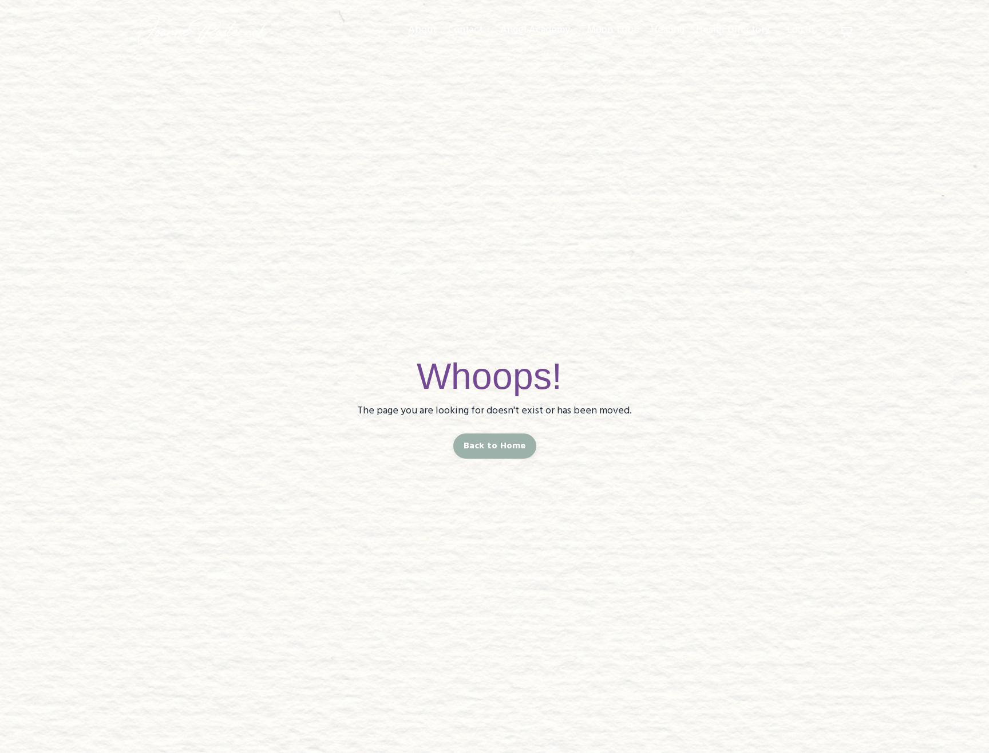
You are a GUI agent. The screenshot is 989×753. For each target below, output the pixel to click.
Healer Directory (733, 30)
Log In (800, 30)
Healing (668, 30)
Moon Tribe (613, 30)
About (422, 30)
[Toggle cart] (846, 31)
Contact (465, 30)
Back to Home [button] (495, 446)
